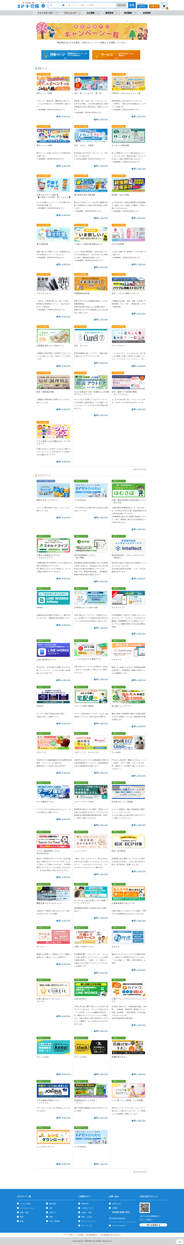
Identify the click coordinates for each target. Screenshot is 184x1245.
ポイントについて (88, 1221)
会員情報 (147, 13)
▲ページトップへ (139, 469)
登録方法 (84, 1204)
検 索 (132, 5)
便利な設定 (121, 5)
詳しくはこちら (65, 116)
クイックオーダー (45, 13)
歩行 (51, 1208)
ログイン (142, 6)
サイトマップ (86, 1225)
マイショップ (70, 13)
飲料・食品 (24, 1212)
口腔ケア (52, 1212)
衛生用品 (52, 1204)
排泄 (51, 1217)
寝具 (22, 1217)
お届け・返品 (86, 1212)
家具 (22, 1221)
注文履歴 (91, 13)
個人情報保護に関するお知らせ (111, 1235)
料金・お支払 (86, 1217)
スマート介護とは (69, 1234)
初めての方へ (142, 3)
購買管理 (109, 13)
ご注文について (87, 1208)
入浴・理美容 (54, 1221)
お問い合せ (116, 1204)
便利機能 (128, 13)
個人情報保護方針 (92, 1235)
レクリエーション (27, 1208)
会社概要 (80, 1235)
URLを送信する (153, 1225)
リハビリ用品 (25, 1204)
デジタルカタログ (119, 1225)
